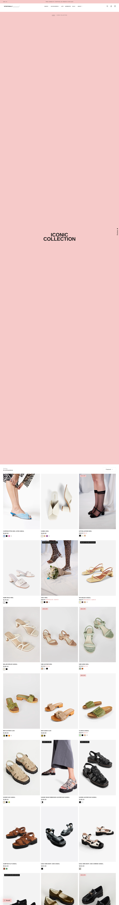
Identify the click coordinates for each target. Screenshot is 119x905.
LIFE (62, 6)
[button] (5, 2)
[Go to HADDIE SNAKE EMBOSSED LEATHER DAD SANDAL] (59, 767)
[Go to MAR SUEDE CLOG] (59, 701)
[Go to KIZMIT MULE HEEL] (21, 568)
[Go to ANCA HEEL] (59, 568)
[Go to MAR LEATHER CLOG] (21, 701)
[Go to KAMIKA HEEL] (59, 501)
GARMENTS (68, 6)
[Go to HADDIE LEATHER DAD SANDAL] (97, 767)
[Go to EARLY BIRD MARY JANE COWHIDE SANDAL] (97, 834)
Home (53, 15)
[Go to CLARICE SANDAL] (97, 701)
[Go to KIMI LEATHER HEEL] (59, 634)
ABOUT (79, 6)
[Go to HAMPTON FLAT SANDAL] (21, 834)
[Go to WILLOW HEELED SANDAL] (21, 634)
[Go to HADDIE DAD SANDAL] (21, 767)
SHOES (46, 6)
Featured (108, 469)
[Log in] (111, 6)
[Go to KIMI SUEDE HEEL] (97, 634)
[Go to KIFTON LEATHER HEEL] (97, 501)
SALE (73, 6)
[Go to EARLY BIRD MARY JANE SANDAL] (59, 834)
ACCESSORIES (55, 6)
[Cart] (115, 6)
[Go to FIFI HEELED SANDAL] (97, 568)
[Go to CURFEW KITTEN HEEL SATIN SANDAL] (21, 501)
